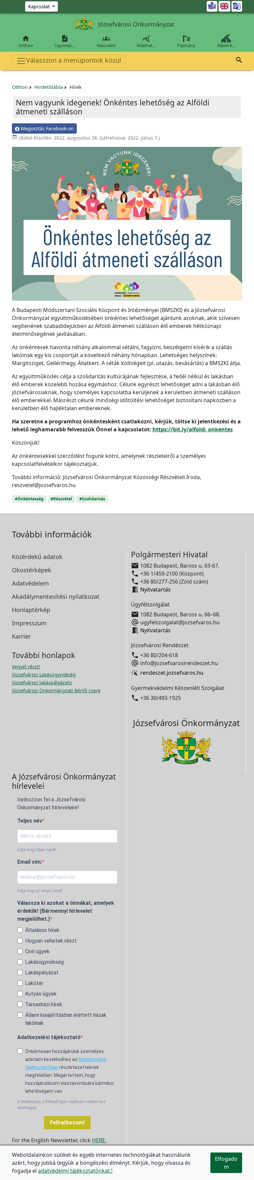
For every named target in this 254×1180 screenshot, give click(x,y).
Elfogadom (226, 1162)
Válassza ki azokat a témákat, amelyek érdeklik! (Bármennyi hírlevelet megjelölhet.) (65, 911)
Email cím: (29, 862)
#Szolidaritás (92, 499)
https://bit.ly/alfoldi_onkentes (192, 429)
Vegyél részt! (26, 666)
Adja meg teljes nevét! (37, 849)
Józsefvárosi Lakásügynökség (44, 674)
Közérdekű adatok (37, 557)
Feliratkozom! (67, 1122)
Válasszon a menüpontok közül (73, 60)
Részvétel (106, 41)
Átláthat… (146, 41)
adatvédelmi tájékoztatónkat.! (75, 1170)
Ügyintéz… (65, 41)
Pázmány (186, 45)
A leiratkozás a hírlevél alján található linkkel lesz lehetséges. (61, 1104)
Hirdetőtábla (48, 87)
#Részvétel (61, 499)
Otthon (26, 41)
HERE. (99, 1140)
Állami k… (226, 45)
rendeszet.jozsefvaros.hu (171, 673)
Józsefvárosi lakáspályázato (42, 682)
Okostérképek (31, 570)
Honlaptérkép (31, 610)
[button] (239, 61)
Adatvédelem (30, 583)
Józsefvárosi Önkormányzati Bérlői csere (56, 690)
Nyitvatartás (155, 589)
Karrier (21, 636)
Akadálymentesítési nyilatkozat (56, 596)
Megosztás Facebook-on (47, 128)
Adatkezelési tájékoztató (49, 1037)
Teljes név (29, 821)
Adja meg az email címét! (40, 891)
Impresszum (29, 623)
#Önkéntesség (29, 499)
